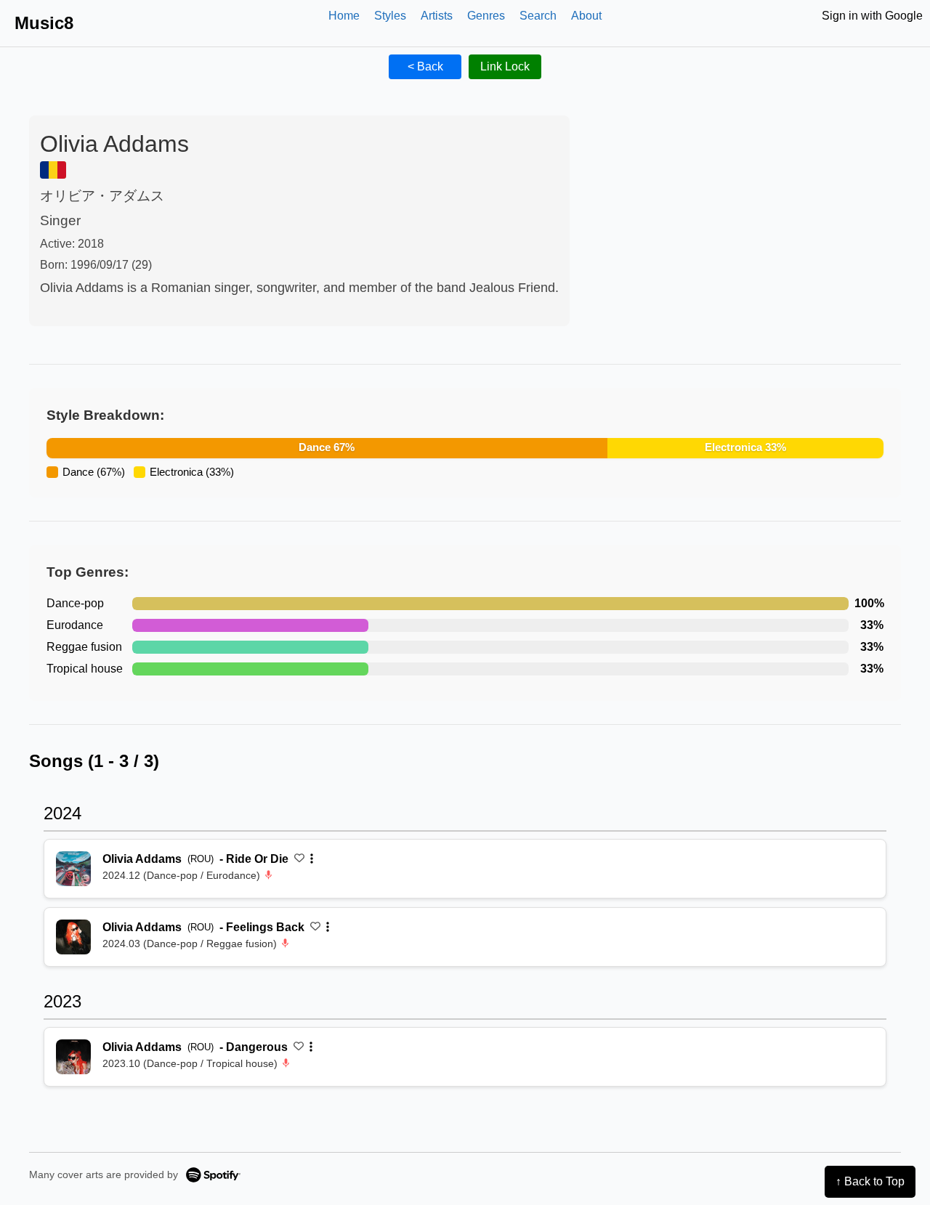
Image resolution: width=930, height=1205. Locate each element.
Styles (390, 15)
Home (344, 15)
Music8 (44, 23)
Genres (486, 15)
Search (538, 15)
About (586, 15)
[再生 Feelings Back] (73, 937)
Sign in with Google (872, 15)
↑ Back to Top (870, 1181)
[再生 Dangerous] (73, 1056)
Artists (437, 15)
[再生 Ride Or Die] (73, 868)
